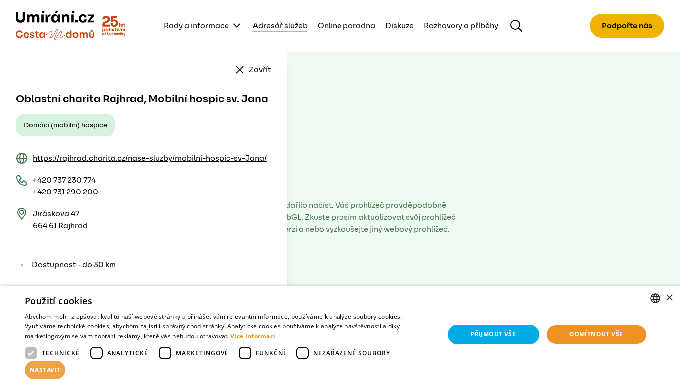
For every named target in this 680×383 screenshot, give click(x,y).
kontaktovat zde (71, 361)
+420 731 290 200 (65, 192)
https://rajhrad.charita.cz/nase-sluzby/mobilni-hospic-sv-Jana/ (150, 158)
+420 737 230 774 (64, 180)
